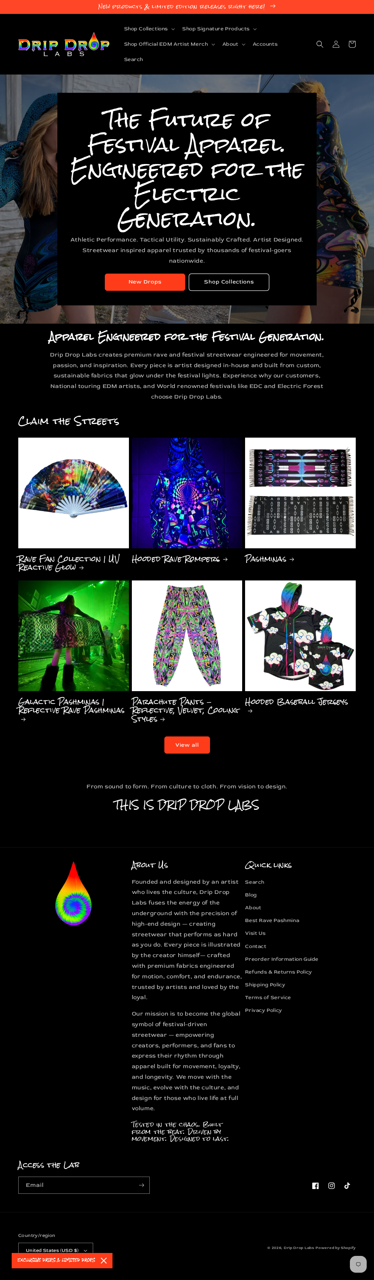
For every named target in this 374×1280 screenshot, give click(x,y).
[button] (149, 29)
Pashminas (265, 559)
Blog (251, 895)
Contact (255, 946)
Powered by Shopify (336, 1248)
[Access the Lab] (141, 1185)
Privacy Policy (263, 1010)
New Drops (145, 281)
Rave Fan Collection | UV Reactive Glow (69, 563)
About (253, 907)
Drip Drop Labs (299, 1248)
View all (187, 745)
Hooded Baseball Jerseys (296, 703)
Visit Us (255, 933)
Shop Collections (229, 281)
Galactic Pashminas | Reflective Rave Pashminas (71, 707)
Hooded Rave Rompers (176, 559)
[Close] (104, 1261)
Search (254, 882)
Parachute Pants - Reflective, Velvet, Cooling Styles (185, 710)
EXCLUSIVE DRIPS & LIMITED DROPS (56, 1260)
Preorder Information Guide (281, 959)
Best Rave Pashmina (272, 920)
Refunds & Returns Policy (278, 972)
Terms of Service (268, 997)
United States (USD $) (52, 1250)
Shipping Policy (265, 985)
